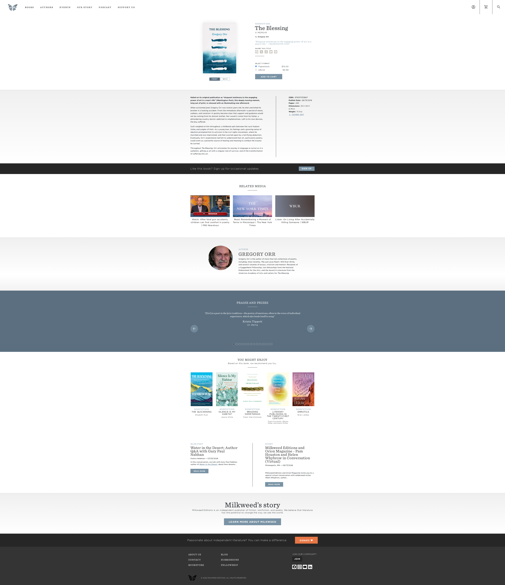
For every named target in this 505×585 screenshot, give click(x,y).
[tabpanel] (219, 48)
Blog (224, 554)
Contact (194, 560)
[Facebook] (256, 51)
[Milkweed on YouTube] (305, 567)
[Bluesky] (270, 51)
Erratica (303, 412)
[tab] (234, 344)
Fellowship (229, 565)
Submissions (230, 560)
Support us (126, 7)
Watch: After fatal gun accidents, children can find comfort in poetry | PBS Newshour (210, 222)
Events (65, 7)
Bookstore (196, 565)
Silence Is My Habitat (227, 413)
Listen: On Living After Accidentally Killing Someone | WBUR (295, 221)
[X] (261, 51)
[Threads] (266, 51)
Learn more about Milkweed (252, 521)
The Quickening (201, 412)
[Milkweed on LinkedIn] (310, 567)
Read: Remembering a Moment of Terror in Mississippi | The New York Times (252, 222)
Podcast (105, 7)
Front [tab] (215, 79)
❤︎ (306, 540)
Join (297, 559)
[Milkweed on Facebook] (294, 567)
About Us (194, 554)
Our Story (85, 7)
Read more (201, 471)
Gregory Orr (263, 37)
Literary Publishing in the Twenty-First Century (278, 415)
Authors (46, 7)
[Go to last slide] (194, 329)
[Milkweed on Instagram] (299, 567)
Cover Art (298, 115)
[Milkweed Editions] (13, 9)
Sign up (307, 168)
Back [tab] (225, 79)
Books (29, 7)
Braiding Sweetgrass (252, 413)
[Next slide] (311, 329)
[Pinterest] (275, 51)
